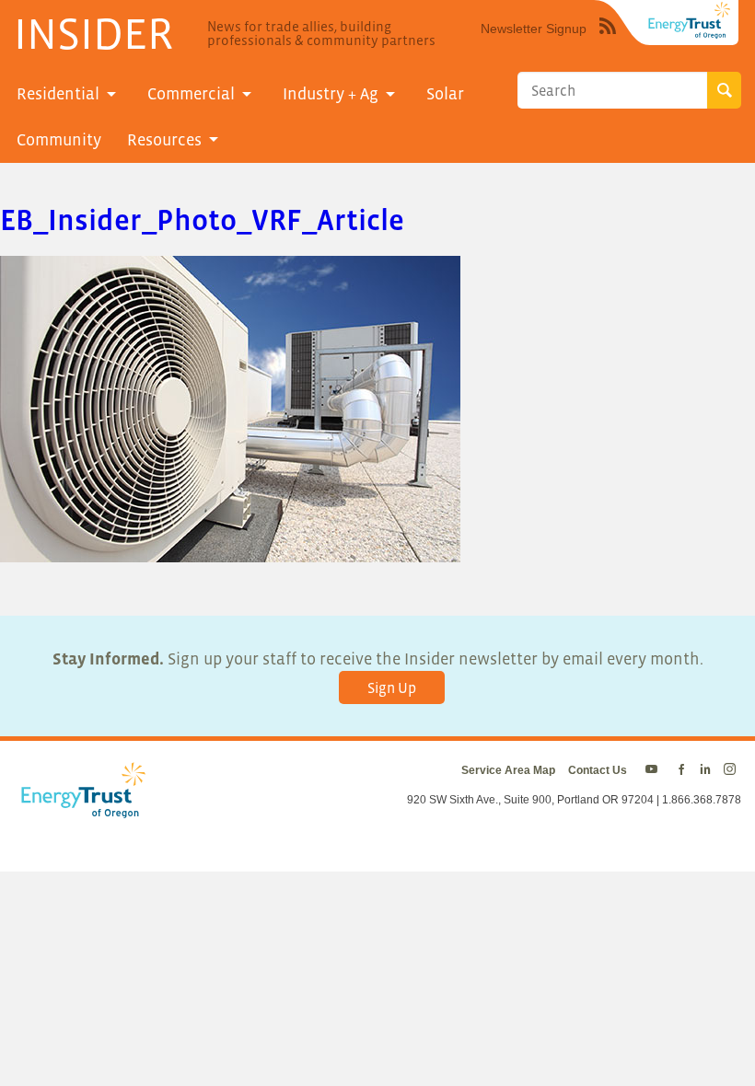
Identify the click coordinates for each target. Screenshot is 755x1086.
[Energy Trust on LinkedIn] (705, 770)
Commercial (191, 94)
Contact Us (597, 770)
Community (59, 140)
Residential (58, 94)
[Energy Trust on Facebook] (681, 770)
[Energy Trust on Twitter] (654, 770)
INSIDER (93, 33)
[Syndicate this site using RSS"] (607, 40)
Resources (164, 140)
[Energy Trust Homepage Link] (689, 20)
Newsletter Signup (534, 28)
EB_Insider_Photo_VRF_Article (202, 220)
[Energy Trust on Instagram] (732, 770)
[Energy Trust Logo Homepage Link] (80, 809)
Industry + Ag (330, 94)
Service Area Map (508, 770)
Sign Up (391, 687)
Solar (445, 94)
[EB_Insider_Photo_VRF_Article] (230, 550)
